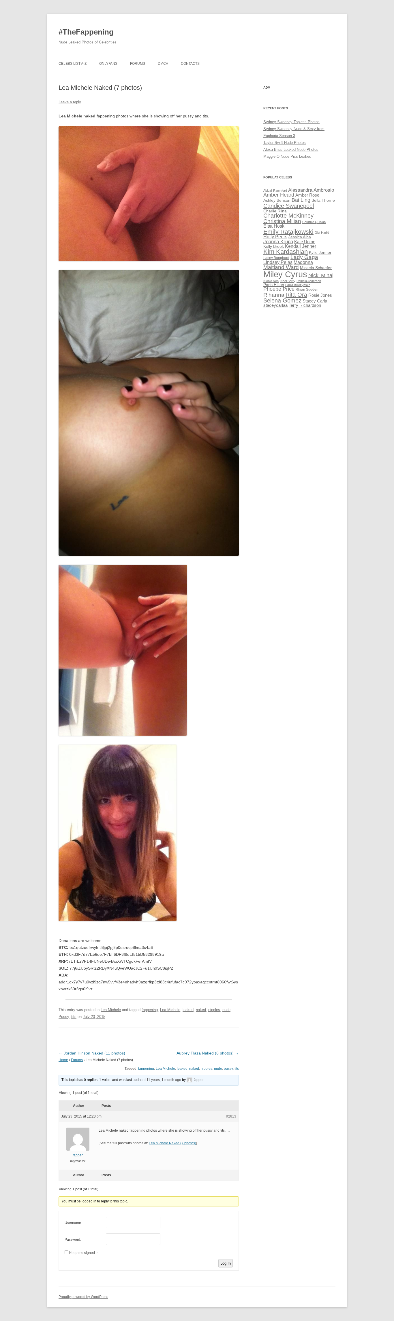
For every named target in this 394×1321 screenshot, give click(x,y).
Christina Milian (282, 221)
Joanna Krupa (278, 241)
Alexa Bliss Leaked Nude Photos (290, 149)
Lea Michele (111, 1010)
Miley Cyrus (285, 274)
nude (226, 1010)
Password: (73, 1240)
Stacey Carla (315, 301)
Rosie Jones (320, 295)
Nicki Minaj (320, 275)
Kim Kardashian (285, 251)
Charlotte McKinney (288, 215)
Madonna (303, 262)
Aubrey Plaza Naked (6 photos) (208, 1053)
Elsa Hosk (273, 226)
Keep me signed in (84, 1253)
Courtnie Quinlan (314, 222)
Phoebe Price (278, 289)
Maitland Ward (281, 267)
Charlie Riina (275, 211)
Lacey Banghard (276, 258)
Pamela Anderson (309, 281)
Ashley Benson (276, 200)
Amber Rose (307, 195)
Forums (137, 64)
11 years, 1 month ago (164, 1080)
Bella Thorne (323, 200)
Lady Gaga (304, 257)
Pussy (64, 1016)
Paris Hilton (273, 285)
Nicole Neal (271, 281)
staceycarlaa (275, 305)
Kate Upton (304, 241)
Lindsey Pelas (277, 262)
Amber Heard (278, 195)
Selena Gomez (282, 300)
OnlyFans (108, 64)
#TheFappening (86, 32)
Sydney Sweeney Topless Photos (291, 122)
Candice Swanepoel (288, 205)
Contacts (190, 64)
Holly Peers (275, 236)
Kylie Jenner (320, 252)
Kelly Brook (273, 246)
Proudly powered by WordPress (83, 1297)
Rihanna (273, 295)
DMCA (163, 64)
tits (73, 1016)
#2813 (231, 1116)
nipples (214, 1010)
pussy (228, 1069)
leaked (188, 1010)
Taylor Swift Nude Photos (284, 142)
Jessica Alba (299, 237)
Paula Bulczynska (297, 285)
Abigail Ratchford (275, 190)
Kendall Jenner (300, 246)
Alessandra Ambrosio (311, 190)
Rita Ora (296, 294)
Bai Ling (301, 200)
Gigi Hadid (322, 232)
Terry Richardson (305, 305)
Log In (225, 1263)
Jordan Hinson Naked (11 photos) (92, 1053)
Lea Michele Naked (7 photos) (172, 1143)
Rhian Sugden (307, 290)
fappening (150, 1010)
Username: (73, 1223)
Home (63, 1060)
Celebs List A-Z (73, 64)
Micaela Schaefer (316, 268)
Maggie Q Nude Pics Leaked (287, 156)
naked (201, 1010)
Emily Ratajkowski (288, 231)
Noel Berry (287, 281)
